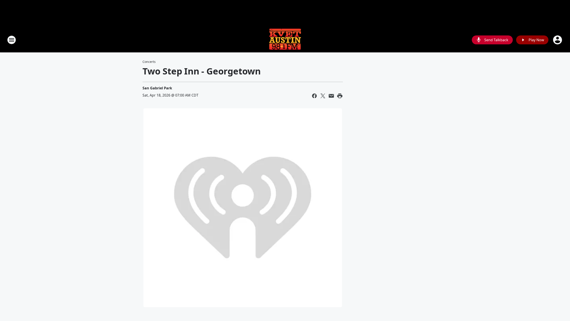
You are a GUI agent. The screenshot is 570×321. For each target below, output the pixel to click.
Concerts (149, 62)
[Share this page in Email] (331, 96)
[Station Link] (285, 39)
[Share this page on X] (323, 96)
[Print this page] (340, 96)
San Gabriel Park (157, 88)
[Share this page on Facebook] (314, 96)
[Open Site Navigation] (11, 39)
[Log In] (558, 39)
